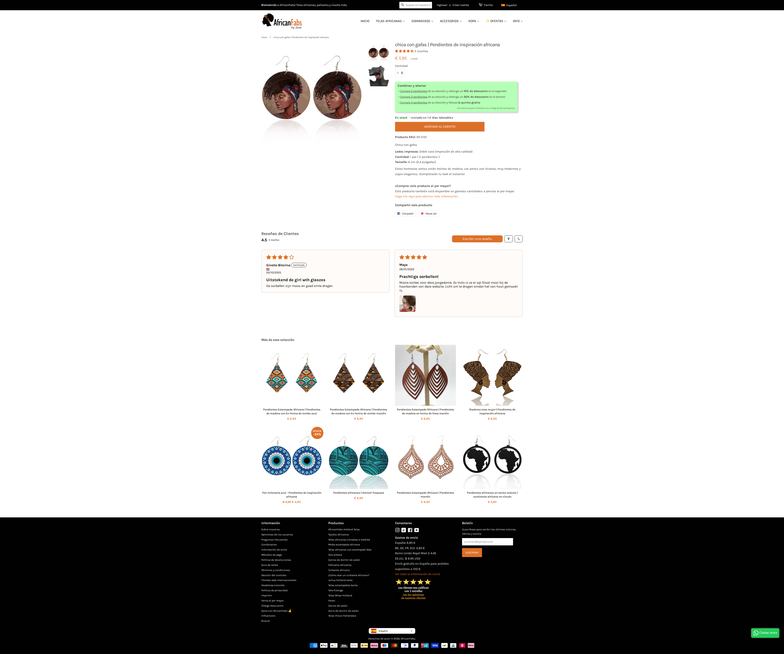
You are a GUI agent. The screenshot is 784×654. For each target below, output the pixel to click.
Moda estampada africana (344, 544)
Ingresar (442, 5)
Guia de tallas (269, 564)
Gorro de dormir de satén (343, 610)
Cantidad (401, 66)
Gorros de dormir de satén (344, 559)
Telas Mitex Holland (340, 595)
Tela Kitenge (335, 590)
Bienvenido (269, 5)
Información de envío (274, 549)
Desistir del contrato (273, 575)
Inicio (365, 21)
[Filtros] (508, 238)
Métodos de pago (271, 554)
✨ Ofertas (495, 21)
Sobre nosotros (270, 529)
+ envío (414, 58)
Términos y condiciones (275, 570)
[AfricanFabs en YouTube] (416, 531)
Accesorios (450, 21)
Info (516, 21)
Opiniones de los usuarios (277, 534)
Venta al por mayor (272, 600)
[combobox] (415, 5)
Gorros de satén (337, 605)
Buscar (265, 620)
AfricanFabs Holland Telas (344, 529)
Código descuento (272, 605)
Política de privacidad (274, 590)
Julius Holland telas (340, 580)
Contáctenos (269, 544)
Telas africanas (389, 21)
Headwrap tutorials (273, 585)
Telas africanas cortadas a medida (349, 539)
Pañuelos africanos (340, 564)
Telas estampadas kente (343, 585)
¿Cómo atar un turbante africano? (348, 575)
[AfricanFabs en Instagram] (397, 531)
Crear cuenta (461, 5)
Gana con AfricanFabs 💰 (276, 610)
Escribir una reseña (477, 239)
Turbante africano (339, 570)
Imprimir (266, 595)
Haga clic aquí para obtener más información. (426, 196)
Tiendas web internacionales (278, 580)
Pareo (331, 600)
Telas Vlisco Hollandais (342, 615)
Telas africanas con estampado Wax (350, 549)
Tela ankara (335, 554)
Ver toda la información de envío (417, 574)
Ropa (472, 21)
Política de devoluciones (276, 559)
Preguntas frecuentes (274, 539)
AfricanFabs (408, 638)
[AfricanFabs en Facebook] (410, 531)
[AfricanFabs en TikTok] (403, 531)
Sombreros (421, 21)
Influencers (268, 615)
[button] (511, 5)
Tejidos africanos (338, 534)
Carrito (488, 5)
